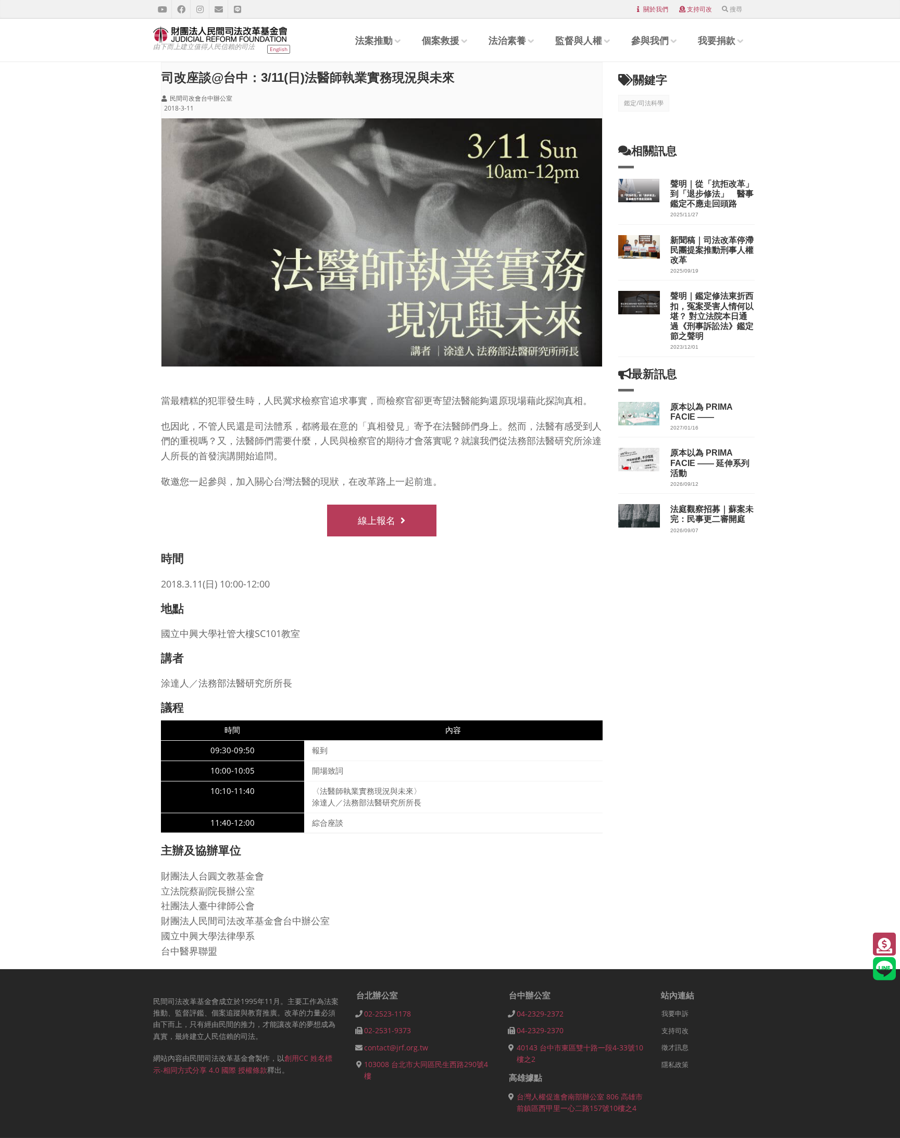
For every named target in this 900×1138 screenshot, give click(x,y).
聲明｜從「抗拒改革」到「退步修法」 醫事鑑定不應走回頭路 (712, 193)
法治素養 (507, 40)
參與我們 (650, 40)
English (279, 49)
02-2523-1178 (387, 1014)
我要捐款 (716, 40)
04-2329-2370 (540, 1030)
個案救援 (440, 40)
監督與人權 (578, 40)
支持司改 (699, 9)
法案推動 (374, 40)
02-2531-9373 (387, 1030)
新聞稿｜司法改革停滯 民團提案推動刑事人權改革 (716, 250)
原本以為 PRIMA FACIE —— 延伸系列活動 (709, 462)
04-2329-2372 (540, 1014)
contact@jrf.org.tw (396, 1048)
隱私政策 (675, 1064)
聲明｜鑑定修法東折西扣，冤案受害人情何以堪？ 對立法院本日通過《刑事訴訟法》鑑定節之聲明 (712, 315)
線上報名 (376, 520)
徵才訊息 (675, 1047)
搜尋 (736, 9)
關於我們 (655, 9)
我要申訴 (675, 1013)
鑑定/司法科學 (644, 103)
